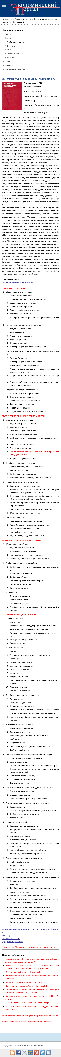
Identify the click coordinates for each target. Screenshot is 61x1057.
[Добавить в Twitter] (42, 1052)
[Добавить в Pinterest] (36, 1052)
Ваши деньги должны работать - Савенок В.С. (26, 986)
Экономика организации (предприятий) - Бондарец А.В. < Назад (30, 1016)
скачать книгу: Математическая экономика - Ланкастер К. (28, 947)
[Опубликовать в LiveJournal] (24, 1052)
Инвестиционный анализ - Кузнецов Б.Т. (24, 972)
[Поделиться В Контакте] (48, 1052)
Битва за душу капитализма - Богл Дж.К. (24, 982)
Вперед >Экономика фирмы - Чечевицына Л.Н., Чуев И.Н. (26, 1021)
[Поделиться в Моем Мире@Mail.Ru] (30, 1052)
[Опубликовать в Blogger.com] (12, 1052)
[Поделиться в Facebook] (18, 1052)
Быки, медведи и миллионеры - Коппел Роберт (27, 1003)
